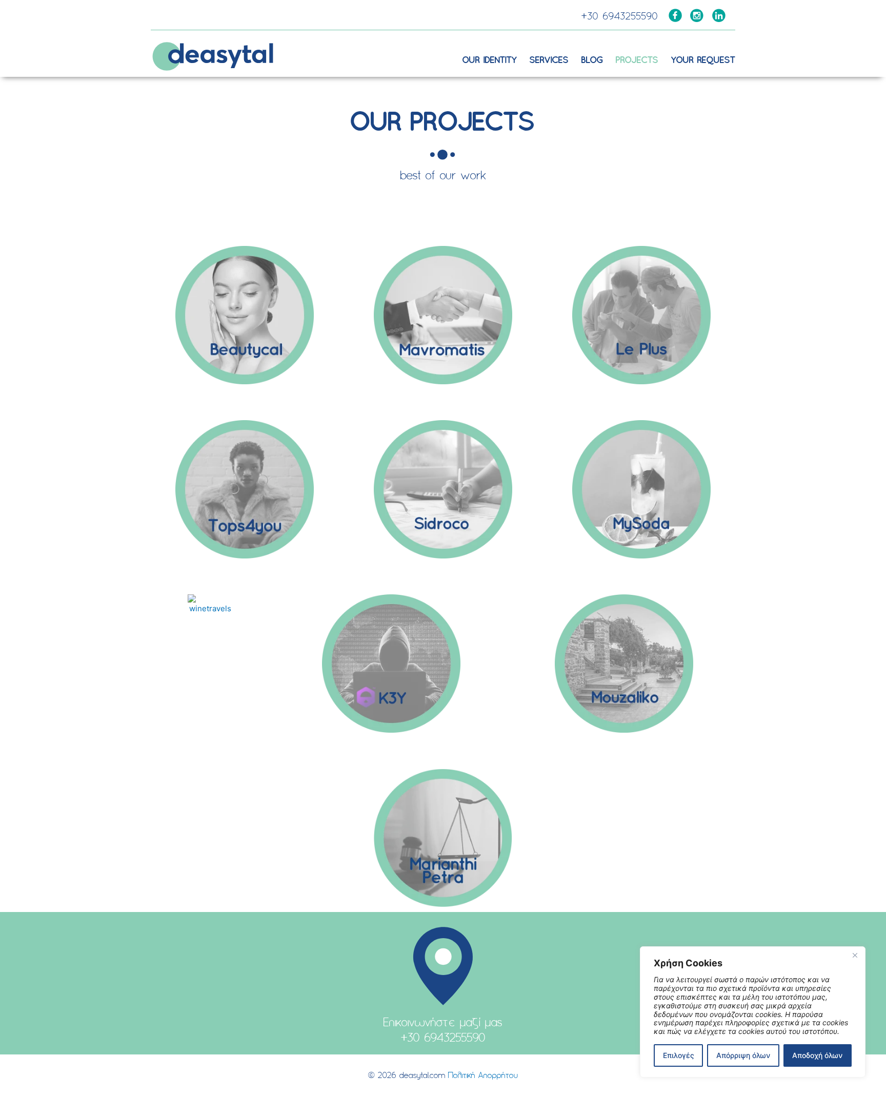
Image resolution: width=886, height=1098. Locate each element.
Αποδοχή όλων (817, 1055)
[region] (752, 1012)
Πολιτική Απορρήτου (483, 1076)
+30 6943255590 (619, 17)
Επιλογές (678, 1055)
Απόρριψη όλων (743, 1055)
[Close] (855, 955)
